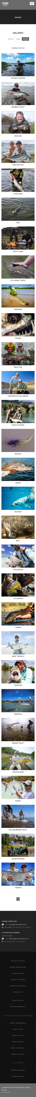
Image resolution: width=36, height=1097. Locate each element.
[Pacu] (18, 527)
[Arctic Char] (18, 238)
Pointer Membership (18, 1006)
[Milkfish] (18, 498)
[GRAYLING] (18, 122)
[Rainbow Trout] (18, 93)
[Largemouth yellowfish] (18, 382)
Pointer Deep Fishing (18, 985)
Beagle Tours (18, 1029)
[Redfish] (18, 440)
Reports (11, 39)
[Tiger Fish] (18, 671)
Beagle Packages (18, 1054)
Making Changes (18, 1076)
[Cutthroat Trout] (18, 266)
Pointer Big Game (18, 973)
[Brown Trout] (18, 729)
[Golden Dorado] (18, 845)
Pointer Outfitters (18, 961)
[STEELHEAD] (18, 180)
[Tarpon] (18, 874)
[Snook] (18, 469)
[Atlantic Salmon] (18, 64)
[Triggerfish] (18, 556)
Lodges (18, 39)
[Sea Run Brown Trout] (18, 816)
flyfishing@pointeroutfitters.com (18, 939)
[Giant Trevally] (18, 642)
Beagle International (18, 1023)
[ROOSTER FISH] (18, 151)
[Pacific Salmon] (18, 411)
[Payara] (18, 324)
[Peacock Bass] (18, 758)
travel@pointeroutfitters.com (17, 924)
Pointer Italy (18, 992)
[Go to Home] (5, 5)
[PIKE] (18, 209)
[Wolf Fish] (18, 353)
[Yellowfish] (18, 585)
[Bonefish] (18, 700)
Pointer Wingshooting (18, 967)
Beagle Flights (18, 1035)
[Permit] (18, 787)
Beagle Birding (18, 1041)
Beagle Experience (18, 1048)
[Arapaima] (18, 295)
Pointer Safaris (18, 1000)
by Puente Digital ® (5, 1092)
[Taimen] (18, 613)
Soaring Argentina (18, 1070)
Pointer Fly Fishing (18, 979)
